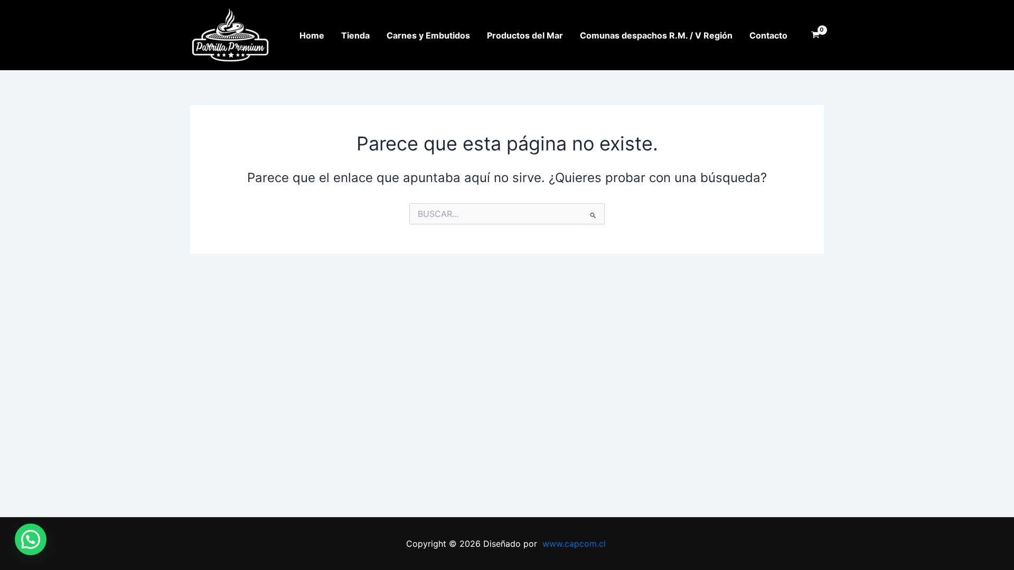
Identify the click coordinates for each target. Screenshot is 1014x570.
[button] (30, 539)
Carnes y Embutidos (428, 35)
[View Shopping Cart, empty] (815, 35)
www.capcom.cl (574, 543)
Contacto (768, 35)
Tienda (355, 35)
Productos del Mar (525, 35)
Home (311, 35)
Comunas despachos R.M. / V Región (656, 35)
